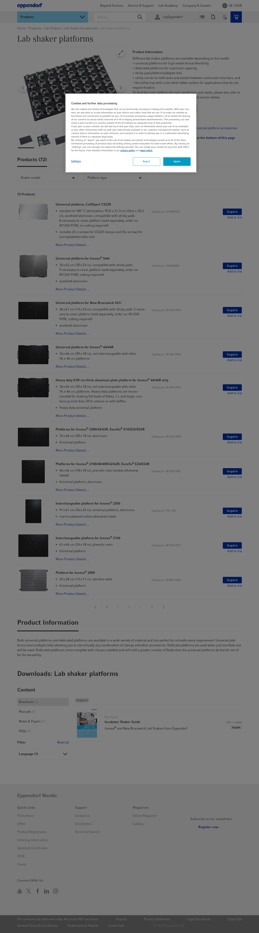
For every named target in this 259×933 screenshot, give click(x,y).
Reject (146, 161)
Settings (76, 161)
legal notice (146, 150)
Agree (177, 161)
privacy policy (127, 150)
